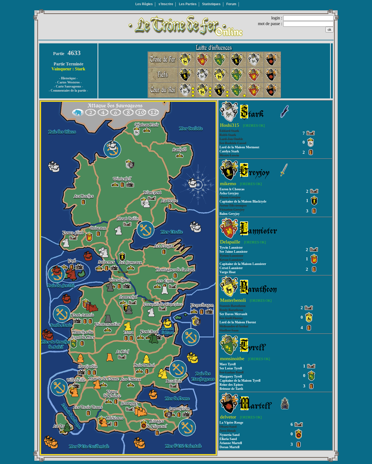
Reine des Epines (231, 385)
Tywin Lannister (231, 247)
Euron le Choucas (232, 189)
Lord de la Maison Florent (237, 322)
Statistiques (211, 4)
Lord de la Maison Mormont (239, 147)
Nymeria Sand (229, 435)
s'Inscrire (165, 4)
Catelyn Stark (229, 151)
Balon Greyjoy (229, 214)
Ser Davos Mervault (233, 314)
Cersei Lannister (231, 268)
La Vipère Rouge (231, 422)
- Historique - (68, 78)
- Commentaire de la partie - (68, 90)
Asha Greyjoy (229, 193)
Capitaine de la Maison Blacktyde (242, 201)
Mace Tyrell (227, 364)
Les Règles (144, 4)
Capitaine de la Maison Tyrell (239, 380)
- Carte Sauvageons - (68, 86)
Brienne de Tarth (231, 389)
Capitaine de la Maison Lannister (242, 264)
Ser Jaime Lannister (233, 252)
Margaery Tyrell (230, 376)
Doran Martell (229, 447)
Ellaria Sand (228, 439)
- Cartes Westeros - (68, 82)
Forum (231, 4)
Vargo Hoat (227, 272)
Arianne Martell (230, 443)
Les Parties (188, 4)
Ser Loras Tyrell (230, 368)
